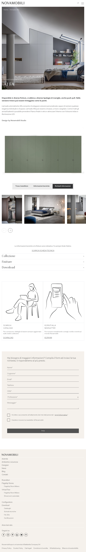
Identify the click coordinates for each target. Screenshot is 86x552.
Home (6, 10)
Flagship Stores (8, 483)
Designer (5, 465)
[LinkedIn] (17, 535)
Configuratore (7, 502)
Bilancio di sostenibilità (70, 548)
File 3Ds (7, 515)
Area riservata (7, 525)
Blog (3, 471)
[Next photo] (10, 230)
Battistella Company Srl (32, 544)
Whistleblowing (55, 548)
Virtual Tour (6, 490)
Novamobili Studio (18, 121)
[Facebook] (3, 535)
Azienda (5, 459)
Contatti (5, 475)
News (4, 468)
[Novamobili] (13, 3)
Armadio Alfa (14, 10)
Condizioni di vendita (40, 548)
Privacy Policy (6, 548)
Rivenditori (6, 480)
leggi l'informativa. (61, 415)
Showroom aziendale (11, 496)
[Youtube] (21, 535)
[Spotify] (26, 535)
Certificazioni (8, 518)
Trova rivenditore (21, 186)
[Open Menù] (82, 3)
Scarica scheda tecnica (43, 251)
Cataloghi (7, 508)
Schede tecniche (10, 512)
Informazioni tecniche (41, 186)
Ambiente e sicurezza (10, 462)
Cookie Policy (18, 548)
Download (5, 505)
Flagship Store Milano (11, 486)
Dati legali (28, 548)
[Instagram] (8, 535)
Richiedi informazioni (63, 186)
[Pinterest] (12, 535)
